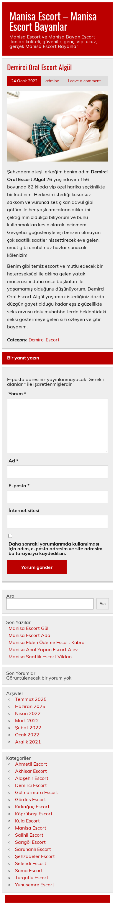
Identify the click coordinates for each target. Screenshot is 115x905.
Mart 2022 (27, 720)
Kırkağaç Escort (32, 806)
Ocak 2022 (27, 735)
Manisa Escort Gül (28, 628)
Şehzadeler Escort (35, 856)
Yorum (17, 393)
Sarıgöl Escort (30, 842)
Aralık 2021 (28, 742)
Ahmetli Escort (31, 764)
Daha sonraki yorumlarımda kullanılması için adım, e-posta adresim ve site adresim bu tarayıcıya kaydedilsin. (55, 548)
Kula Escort (27, 821)
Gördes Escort (30, 799)
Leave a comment (84, 80)
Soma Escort (29, 870)
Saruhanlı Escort (33, 849)
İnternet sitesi (24, 510)
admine (52, 80)
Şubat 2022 (28, 727)
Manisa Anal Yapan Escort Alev (43, 649)
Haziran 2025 (30, 706)
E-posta (19, 485)
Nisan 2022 (28, 713)
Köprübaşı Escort (33, 814)
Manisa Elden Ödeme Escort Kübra (47, 642)
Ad (13, 460)
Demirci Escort (44, 340)
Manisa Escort (30, 828)
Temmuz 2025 (31, 699)
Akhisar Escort (31, 771)
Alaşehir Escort (31, 778)
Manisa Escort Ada (29, 635)
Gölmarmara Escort (36, 792)
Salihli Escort (29, 835)
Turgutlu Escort (31, 877)
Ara (10, 596)
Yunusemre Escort (34, 885)
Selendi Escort (30, 863)
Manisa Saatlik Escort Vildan (40, 656)
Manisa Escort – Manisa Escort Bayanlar (53, 21)
